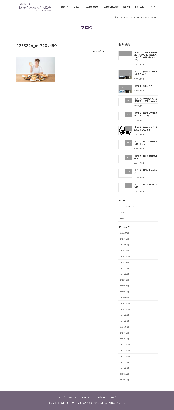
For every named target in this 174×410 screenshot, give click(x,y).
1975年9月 (124, 380)
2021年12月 (125, 345)
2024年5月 (124, 321)
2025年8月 (124, 268)
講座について (87, 397)
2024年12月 (125, 303)
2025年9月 (124, 262)
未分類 (123, 219)
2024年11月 (125, 309)
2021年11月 (125, 350)
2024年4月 (124, 327)
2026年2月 (124, 245)
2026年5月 (124, 233)
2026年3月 (124, 239)
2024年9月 (124, 315)
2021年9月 (124, 362)
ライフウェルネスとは (67, 397)
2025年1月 (124, 298)
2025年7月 (124, 274)
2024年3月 (124, 333)
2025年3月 (124, 292)
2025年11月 (125, 256)
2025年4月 (124, 286)
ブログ (123, 213)
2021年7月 (124, 374)
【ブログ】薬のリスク (143, 86)
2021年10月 (125, 356)
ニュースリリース (127, 207)
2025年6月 (124, 280)
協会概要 (101, 397)
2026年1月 (124, 251)
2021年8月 (124, 368)
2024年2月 (124, 339)
